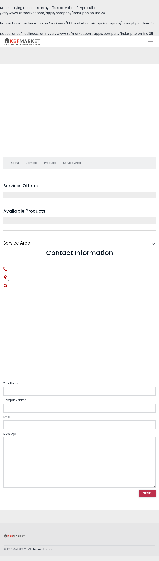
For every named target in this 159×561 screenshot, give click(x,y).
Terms (37, 549)
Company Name (14, 400)
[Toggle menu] (151, 41)
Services (31, 163)
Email (7, 417)
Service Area (72, 163)
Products (50, 163)
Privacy (48, 549)
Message (9, 434)
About (15, 163)
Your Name (10, 383)
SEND (147, 493)
